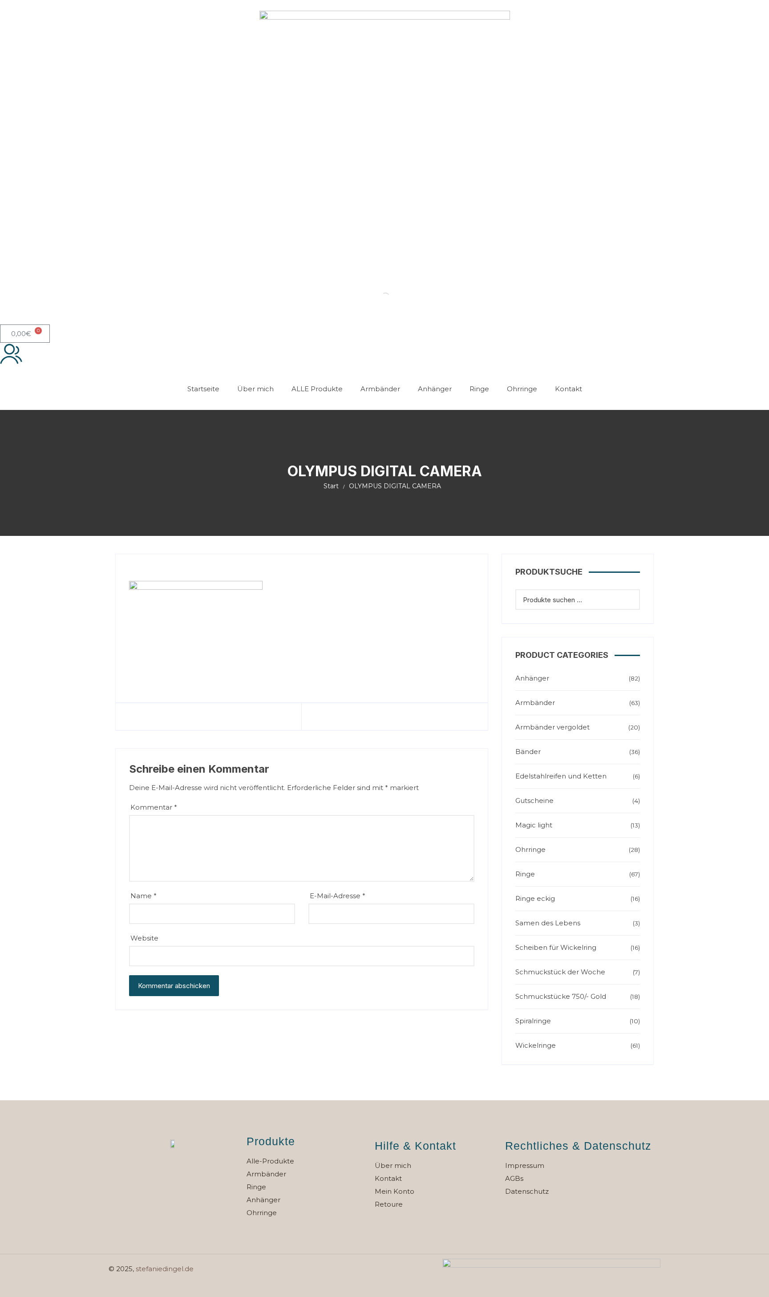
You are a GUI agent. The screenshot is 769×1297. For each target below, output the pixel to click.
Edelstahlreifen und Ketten (561, 776)
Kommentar (153, 807)
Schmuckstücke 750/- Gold (560, 996)
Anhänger (435, 389)
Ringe (479, 389)
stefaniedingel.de (165, 1269)
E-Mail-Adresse (337, 896)
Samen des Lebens (547, 923)
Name (143, 896)
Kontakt (568, 389)
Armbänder (380, 389)
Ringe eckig (535, 898)
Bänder (528, 751)
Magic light (533, 825)
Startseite (203, 389)
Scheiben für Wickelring (555, 947)
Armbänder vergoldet (552, 727)
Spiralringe (533, 1021)
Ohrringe (522, 389)
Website (144, 938)
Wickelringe (535, 1045)
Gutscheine (534, 800)
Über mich (255, 389)
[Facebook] (161, 1169)
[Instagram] (185, 1169)
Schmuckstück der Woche (560, 972)
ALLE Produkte (317, 389)
